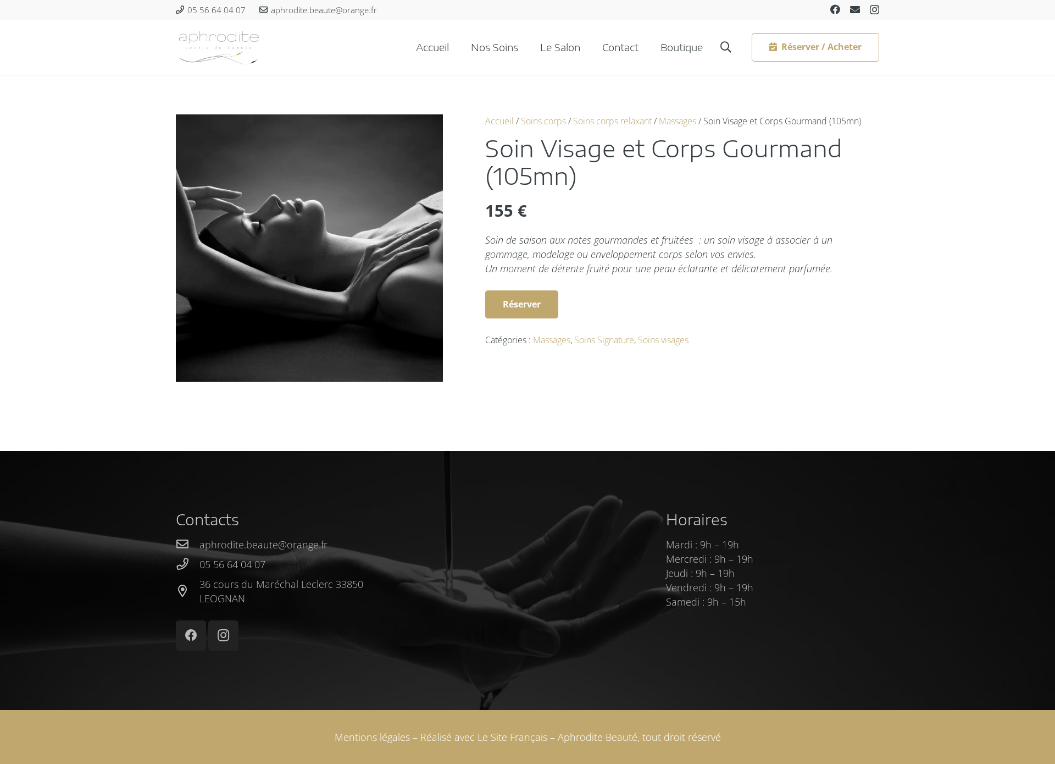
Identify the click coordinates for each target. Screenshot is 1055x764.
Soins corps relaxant (612, 121)
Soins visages (663, 340)
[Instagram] (874, 9)
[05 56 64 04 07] (187, 564)
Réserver (522, 304)
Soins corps (543, 121)
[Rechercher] (726, 47)
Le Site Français (512, 737)
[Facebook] (835, 9)
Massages (677, 121)
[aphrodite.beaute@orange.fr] (187, 544)
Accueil (499, 121)
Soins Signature (604, 340)
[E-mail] (855, 9)
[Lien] (219, 47)
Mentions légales (372, 737)
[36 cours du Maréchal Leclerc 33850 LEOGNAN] (187, 591)
